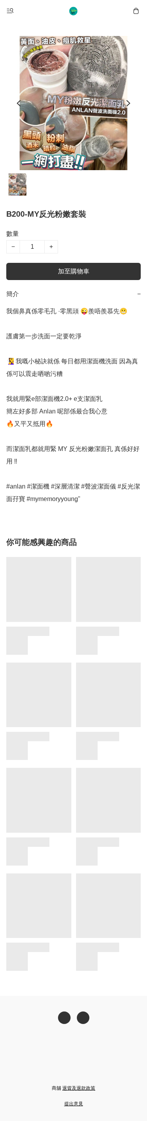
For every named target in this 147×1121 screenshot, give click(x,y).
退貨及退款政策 (78, 1088)
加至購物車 (73, 271)
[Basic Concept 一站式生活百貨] (74, 11)
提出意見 (73, 1104)
